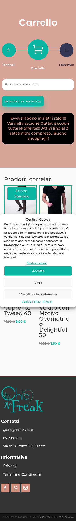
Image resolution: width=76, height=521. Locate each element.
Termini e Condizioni (22, 474)
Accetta (38, 271)
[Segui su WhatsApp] (15, 488)
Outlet (46, 123)
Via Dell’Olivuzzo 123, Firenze (56, 517)
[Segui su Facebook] (5, 488)
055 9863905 (12, 438)
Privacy (47, 301)
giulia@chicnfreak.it (18, 430)
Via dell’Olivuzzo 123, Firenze (24, 446)
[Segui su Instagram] (25, 488)
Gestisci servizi (37, 263)
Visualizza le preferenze (38, 294)
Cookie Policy (31, 301)
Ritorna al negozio (23, 101)
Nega (38, 282)
